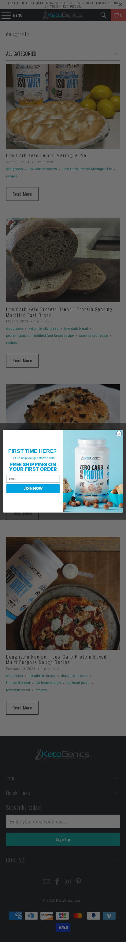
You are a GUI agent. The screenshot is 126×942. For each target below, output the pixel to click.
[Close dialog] (119, 433)
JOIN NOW (33, 488)
